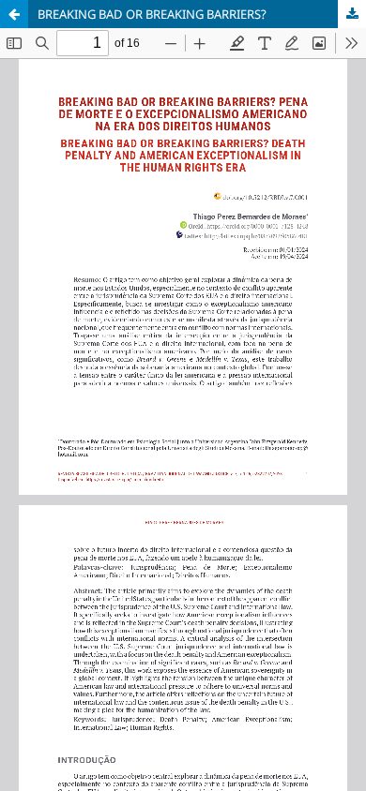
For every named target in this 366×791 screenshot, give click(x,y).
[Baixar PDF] (352, 14)
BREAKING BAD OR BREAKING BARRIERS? (152, 14)
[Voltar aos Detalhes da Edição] (14, 14)
